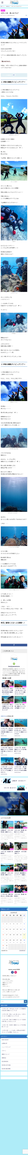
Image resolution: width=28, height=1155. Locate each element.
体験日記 (3, 10)
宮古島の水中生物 (6, 1065)
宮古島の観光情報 (6, 1068)
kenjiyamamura (14, 666)
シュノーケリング (6, 1047)
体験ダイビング (5, 1054)
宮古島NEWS (5, 1061)
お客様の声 (4, 1043)
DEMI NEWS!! (5, 1039)
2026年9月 (22, 950)
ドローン (4, 1050)
